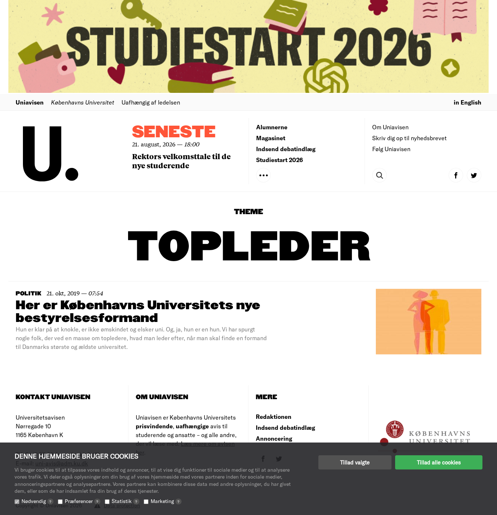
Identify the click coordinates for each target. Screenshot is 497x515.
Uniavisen (30, 102)
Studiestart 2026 (279, 159)
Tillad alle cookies (439, 462)
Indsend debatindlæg (285, 148)
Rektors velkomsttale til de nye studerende (181, 160)
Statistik (124, 501)
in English (467, 102)
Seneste (174, 132)
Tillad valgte (355, 462)
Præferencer (81, 501)
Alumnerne (271, 126)
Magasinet (270, 137)
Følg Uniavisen (391, 148)
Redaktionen (273, 416)
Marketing (165, 501)
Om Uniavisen (390, 126)
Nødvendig (36, 501)
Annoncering (274, 438)
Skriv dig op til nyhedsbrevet (409, 137)
